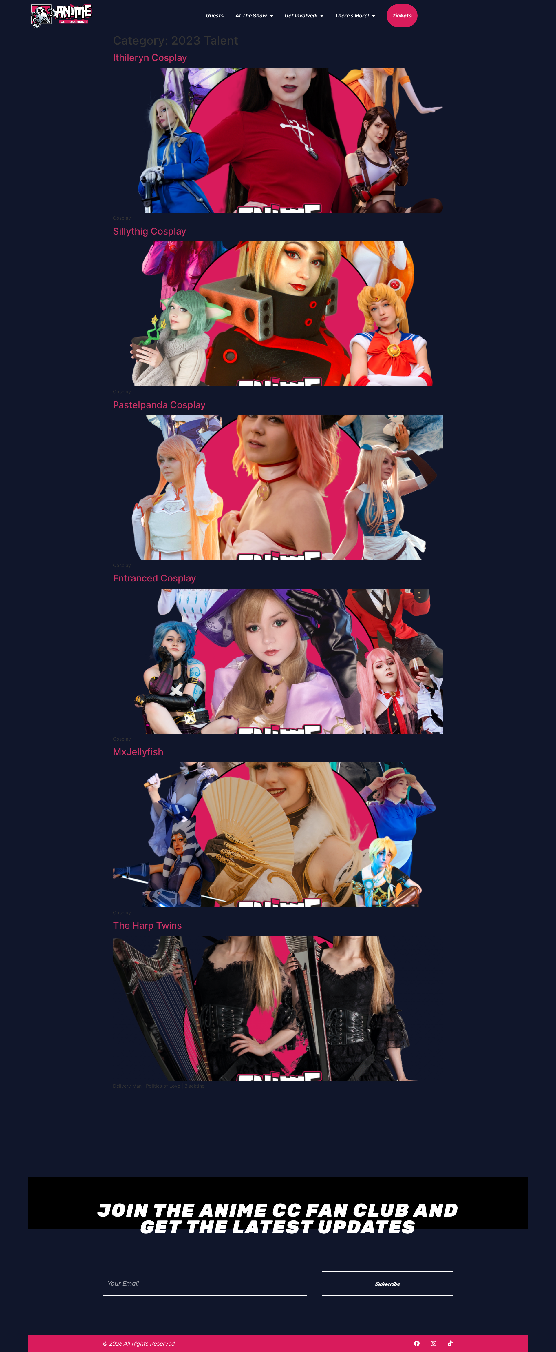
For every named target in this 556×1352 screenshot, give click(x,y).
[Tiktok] (450, 1343)
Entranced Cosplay (154, 578)
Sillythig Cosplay (149, 231)
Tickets (402, 15)
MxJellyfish (138, 751)
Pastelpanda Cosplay (159, 404)
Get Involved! (301, 15)
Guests (215, 15)
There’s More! (352, 15)
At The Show (251, 15)
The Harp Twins (147, 925)
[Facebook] (417, 1343)
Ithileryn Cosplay (150, 57)
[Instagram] (433, 1343)
